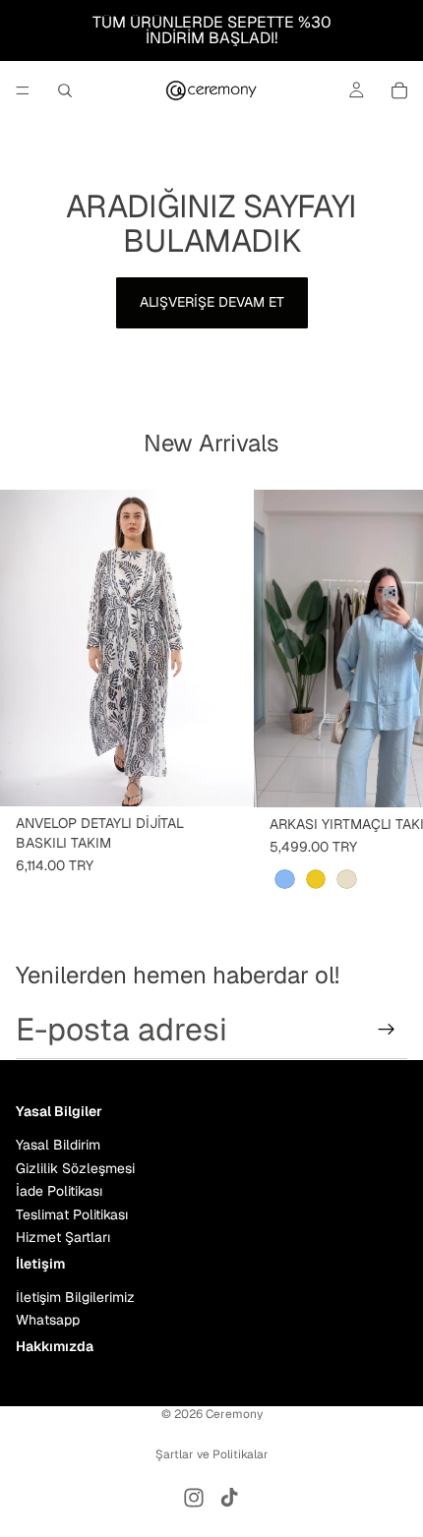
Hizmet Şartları (63, 1237)
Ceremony (234, 1414)
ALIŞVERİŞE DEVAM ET (212, 302)
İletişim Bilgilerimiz (75, 1297)
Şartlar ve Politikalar (212, 1454)
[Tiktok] (229, 1497)
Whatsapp (48, 1320)
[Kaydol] (386, 1029)
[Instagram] (194, 1497)
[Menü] (22, 90)
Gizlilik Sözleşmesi (75, 1168)
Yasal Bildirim (58, 1144)
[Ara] (65, 90)
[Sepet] (399, 90)
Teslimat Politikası (72, 1214)
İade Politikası (59, 1191)
